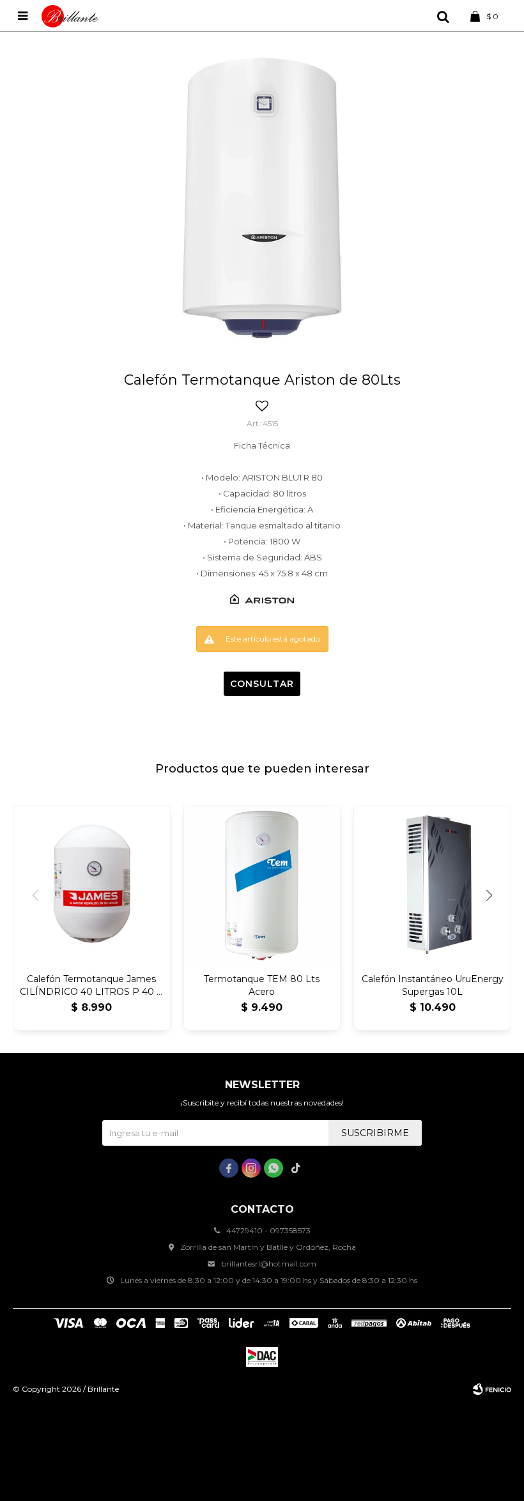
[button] (443, 16)
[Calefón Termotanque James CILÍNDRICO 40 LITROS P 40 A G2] (91, 884)
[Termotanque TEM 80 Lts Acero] (262, 884)
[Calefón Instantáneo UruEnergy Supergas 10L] (432, 884)
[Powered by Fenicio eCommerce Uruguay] (492, 1389)
